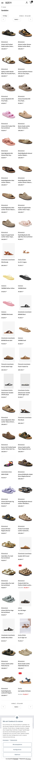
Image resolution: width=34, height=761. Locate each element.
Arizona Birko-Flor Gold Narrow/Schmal (7, 584)
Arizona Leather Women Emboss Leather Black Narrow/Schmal (24, 45)
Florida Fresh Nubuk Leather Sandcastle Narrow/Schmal (23, 530)
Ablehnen (17, 754)
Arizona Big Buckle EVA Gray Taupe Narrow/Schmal (7, 100)
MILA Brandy (4, 262)
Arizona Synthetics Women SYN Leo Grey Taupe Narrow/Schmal (25, 72)
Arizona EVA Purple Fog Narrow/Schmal (7, 502)
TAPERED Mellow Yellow (7, 288)
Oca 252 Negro (22, 610)
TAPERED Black (22, 288)
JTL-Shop (28, 759)
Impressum (6, 740)
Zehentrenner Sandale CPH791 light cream (24, 393)
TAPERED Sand (22, 340)
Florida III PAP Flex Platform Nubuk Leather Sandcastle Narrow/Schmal (24, 584)
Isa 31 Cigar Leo (22, 637)
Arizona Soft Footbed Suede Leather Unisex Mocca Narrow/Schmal (7, 45)
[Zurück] (3, 19)
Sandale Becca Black (6, 637)
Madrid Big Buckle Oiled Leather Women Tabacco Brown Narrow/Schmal (24, 181)
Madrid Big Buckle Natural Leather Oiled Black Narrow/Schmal (25, 502)
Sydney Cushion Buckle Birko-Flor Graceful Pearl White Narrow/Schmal (8, 72)
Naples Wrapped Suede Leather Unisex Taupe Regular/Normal (7, 236)
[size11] (8, 2)
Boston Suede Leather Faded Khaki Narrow (24, 664)
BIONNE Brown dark (6, 340)
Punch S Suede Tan (23, 366)
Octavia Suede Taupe (6, 366)
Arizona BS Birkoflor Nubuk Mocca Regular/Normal (25, 475)
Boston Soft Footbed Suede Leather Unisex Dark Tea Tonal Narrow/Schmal (8, 448)
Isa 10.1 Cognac (22, 262)
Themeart (15, 759)
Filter (5, 16)
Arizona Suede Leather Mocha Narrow (7, 664)
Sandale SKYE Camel (23, 556)
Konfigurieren (17, 749)
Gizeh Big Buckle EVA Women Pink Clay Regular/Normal (7, 154)
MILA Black (21, 420)
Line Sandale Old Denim (24, 691)
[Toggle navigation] (2, 3)
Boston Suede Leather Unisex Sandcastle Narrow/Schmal (24, 127)
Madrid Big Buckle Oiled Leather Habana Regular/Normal (7, 181)
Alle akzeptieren (17, 744)
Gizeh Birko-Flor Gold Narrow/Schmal (7, 557)
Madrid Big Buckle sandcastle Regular (6, 692)
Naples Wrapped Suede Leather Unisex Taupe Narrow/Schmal (24, 208)
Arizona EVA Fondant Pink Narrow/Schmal (8, 127)
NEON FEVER (4, 474)
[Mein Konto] (27, 2)
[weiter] (31, 19)
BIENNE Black (22, 314)
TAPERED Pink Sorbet (7, 314)
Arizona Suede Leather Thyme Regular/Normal (24, 448)
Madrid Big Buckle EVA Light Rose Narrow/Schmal (25, 236)
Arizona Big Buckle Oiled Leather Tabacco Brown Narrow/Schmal (7, 421)
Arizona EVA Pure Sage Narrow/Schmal (7, 611)
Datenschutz (13, 740)
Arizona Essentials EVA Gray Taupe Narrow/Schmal (24, 100)
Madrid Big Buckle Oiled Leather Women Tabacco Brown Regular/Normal (8, 208)
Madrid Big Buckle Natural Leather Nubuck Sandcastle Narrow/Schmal (25, 154)
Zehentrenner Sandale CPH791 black (7, 393)
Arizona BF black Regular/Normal (5, 529)
